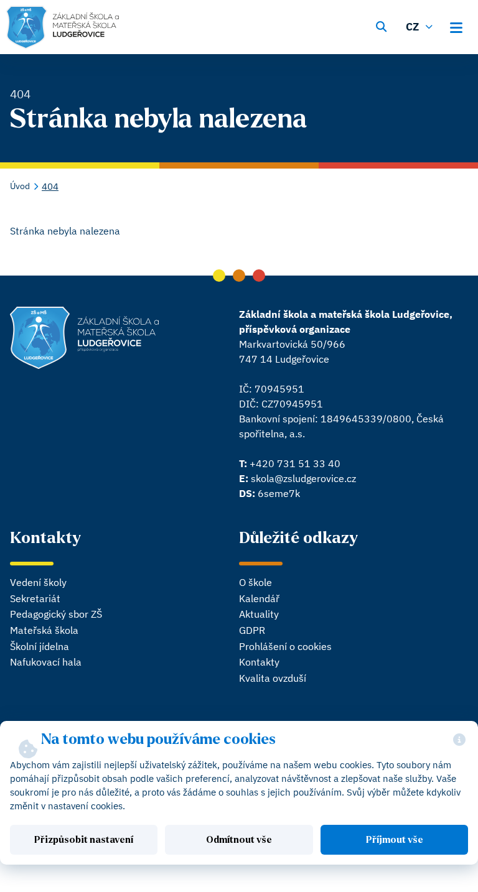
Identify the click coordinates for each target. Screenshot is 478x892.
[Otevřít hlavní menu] (460, 25)
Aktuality (259, 614)
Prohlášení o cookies (285, 646)
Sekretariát (35, 598)
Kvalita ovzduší (272, 678)
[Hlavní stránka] (63, 27)
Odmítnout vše (239, 840)
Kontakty (259, 662)
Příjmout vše (394, 840)
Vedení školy (38, 582)
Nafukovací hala (46, 662)
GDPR (252, 630)
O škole (255, 582)
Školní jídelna (39, 646)
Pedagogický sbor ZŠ (56, 614)
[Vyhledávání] (381, 25)
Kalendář (259, 598)
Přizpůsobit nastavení (83, 840)
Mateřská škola (44, 630)
